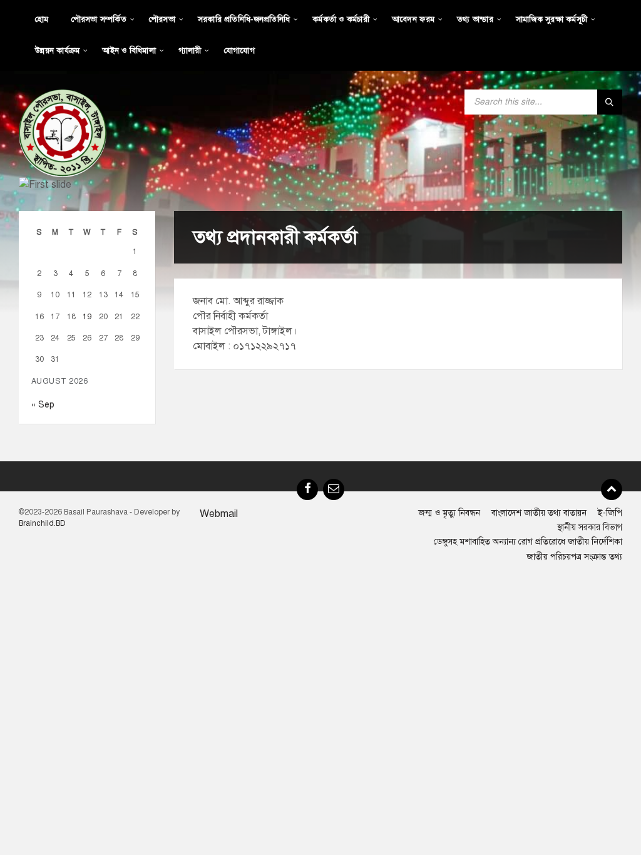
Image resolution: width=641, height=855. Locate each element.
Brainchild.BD (42, 523)
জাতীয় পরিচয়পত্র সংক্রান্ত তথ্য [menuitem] (574, 556)
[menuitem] (42, 18)
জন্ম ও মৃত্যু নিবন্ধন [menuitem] (449, 513)
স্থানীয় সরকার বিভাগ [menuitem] (589, 527)
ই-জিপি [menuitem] (610, 513)
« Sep (42, 404)
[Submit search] (609, 102)
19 (87, 316)
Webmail (219, 514)
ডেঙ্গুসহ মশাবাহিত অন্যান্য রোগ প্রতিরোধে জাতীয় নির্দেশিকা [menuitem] (528, 541)
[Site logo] (62, 132)
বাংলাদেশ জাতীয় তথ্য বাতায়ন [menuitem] (539, 513)
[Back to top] (611, 489)
